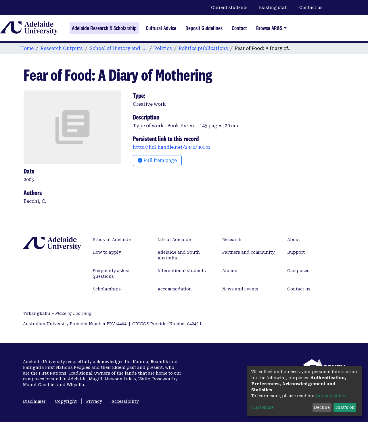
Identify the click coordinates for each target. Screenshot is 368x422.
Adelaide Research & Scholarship (104, 28)
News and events (240, 289)
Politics (163, 48)
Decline (322, 407)
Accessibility (125, 401)
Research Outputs (62, 48)
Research (231, 239)
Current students (229, 7)
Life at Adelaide (174, 239)
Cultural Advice (161, 28)
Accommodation (175, 289)
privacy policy (331, 396)
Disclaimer (34, 401)
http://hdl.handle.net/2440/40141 (171, 147)
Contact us (311, 7)
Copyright (66, 401)
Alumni (229, 270)
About (293, 239)
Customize (262, 407)
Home (27, 48)
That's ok (344, 407)
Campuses (298, 270)
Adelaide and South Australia (179, 255)
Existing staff (273, 7)
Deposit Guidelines (204, 28)
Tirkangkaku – (57, 313)
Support (296, 252)
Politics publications (203, 48)
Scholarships (107, 289)
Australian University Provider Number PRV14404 (74, 323)
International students (182, 270)
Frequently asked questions (111, 273)
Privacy (94, 401)
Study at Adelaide (112, 239)
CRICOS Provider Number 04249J (166, 323)
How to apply (107, 252)
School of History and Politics (118, 48)
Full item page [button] (159, 160)
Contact (239, 28)
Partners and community (248, 252)
